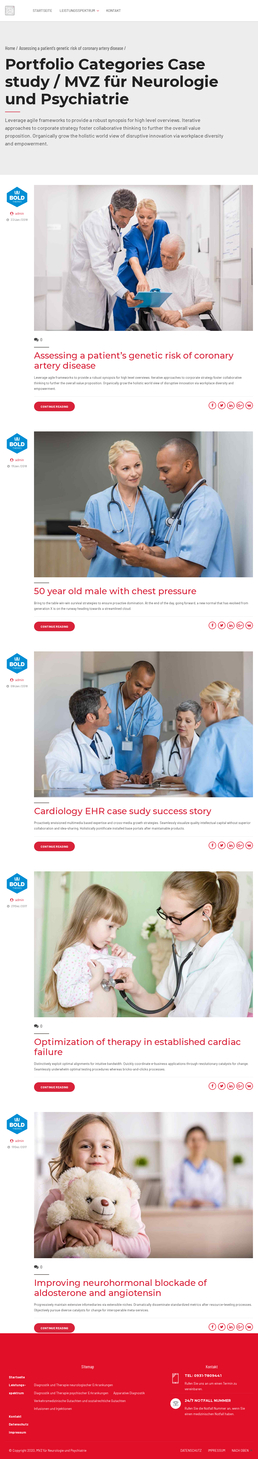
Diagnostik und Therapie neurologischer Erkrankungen (73, 1385)
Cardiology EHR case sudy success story (122, 811)
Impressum (17, 1432)
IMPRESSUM (216, 1450)
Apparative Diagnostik (129, 1393)
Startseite (42, 10)
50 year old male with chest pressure (115, 591)
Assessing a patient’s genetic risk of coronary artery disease (134, 360)
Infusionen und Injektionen (53, 1409)
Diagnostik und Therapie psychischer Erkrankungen (71, 1393)
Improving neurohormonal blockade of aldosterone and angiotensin (120, 1287)
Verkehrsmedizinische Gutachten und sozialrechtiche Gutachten (80, 1401)
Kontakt (113, 10)
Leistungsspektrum (77, 10)
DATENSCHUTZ (191, 1450)
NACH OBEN (240, 1450)
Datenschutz (18, 1424)
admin (19, 213)
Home (10, 48)
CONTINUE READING (54, 406)
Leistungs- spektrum (17, 1389)
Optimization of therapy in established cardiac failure (137, 1046)
